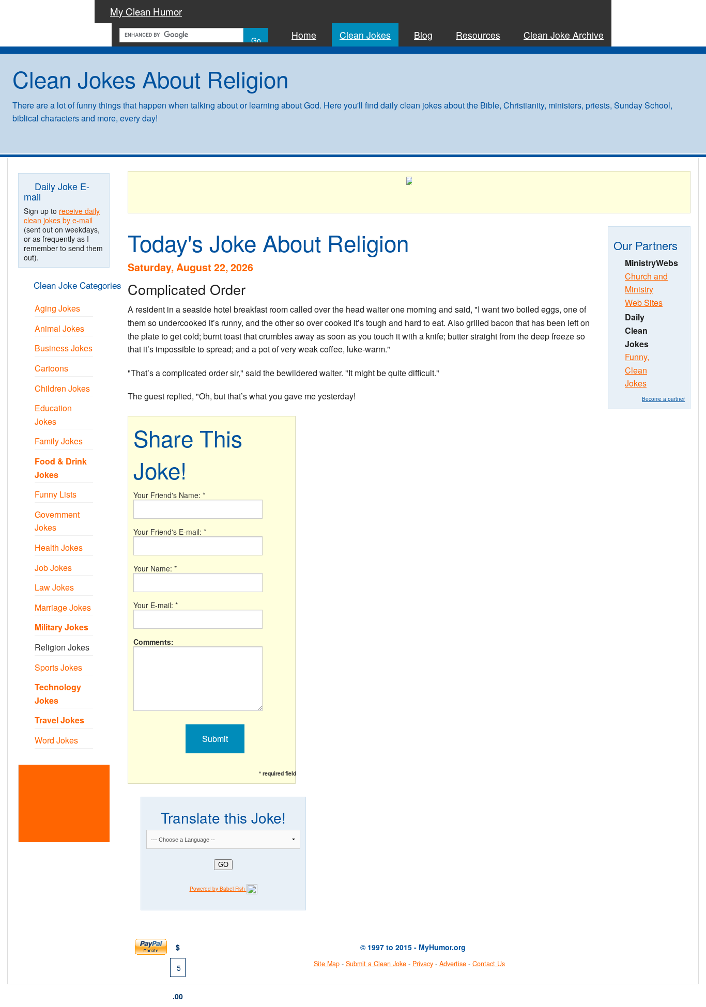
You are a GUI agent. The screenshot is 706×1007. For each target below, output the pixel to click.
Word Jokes (56, 740)
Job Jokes (53, 568)
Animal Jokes (59, 328)
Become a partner (663, 398)
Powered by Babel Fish (218, 888)
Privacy (422, 963)
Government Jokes (57, 521)
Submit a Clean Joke (376, 963)
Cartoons (51, 368)
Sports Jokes (58, 667)
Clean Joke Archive (564, 34)
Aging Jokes (57, 308)
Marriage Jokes (63, 607)
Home (303, 34)
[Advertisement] (76, 802)
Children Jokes (62, 388)
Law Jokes (54, 587)
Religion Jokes (62, 647)
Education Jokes (53, 414)
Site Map (327, 963)
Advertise (452, 963)
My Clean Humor (146, 11)
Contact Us (488, 963)
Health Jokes (59, 547)
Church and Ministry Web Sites (646, 289)
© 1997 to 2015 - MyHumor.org (413, 947)
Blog (423, 34)
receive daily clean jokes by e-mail (62, 215)
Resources (478, 34)
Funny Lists (55, 494)
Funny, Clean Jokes (637, 370)
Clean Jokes (365, 34)
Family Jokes (59, 441)
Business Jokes (64, 348)
